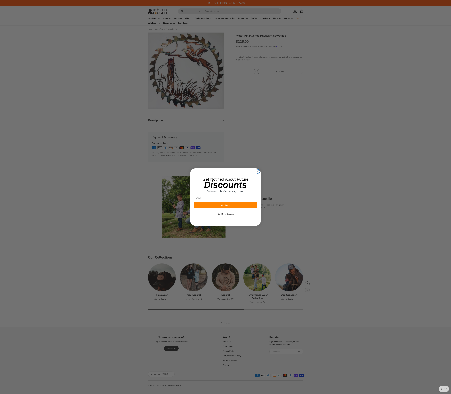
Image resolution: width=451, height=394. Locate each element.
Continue (225, 205)
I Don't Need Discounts (225, 214)
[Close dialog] (258, 171)
